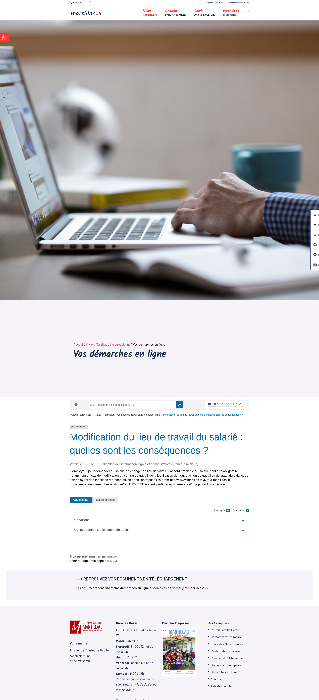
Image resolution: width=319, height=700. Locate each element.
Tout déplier (239, 510)
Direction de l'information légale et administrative (95, 557)
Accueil (78, 344)
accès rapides (231, 13)
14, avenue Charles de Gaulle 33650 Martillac (89, 655)
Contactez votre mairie (238, 2)
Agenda (209, 2)
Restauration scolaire (225, 651)
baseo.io (114, 561)
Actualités (221, 2)
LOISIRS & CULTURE (204, 13)
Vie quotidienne (120, 344)
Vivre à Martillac (96, 344)
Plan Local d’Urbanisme (227, 658)
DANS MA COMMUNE (175, 13)
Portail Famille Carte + (226, 630)
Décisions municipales (226, 665)
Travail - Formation (104, 414)
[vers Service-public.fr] (226, 405)
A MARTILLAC (150, 13)
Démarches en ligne (224, 672)
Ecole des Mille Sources (227, 644)
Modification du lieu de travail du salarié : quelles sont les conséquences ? (203, 414)
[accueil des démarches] (76, 404)
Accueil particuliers (81, 414)
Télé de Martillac (222, 686)
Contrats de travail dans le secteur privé (139, 414)
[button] (4, 37)
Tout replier (220, 510)
